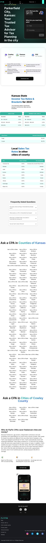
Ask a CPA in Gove (23, 290)
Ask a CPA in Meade (33, 327)
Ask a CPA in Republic (12, 355)
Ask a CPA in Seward (12, 367)
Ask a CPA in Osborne (23, 343)
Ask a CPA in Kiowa (12, 314)
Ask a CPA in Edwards (33, 278)
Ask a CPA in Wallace (12, 383)
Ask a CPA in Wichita (33, 383)
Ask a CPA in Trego (23, 379)
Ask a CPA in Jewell (33, 306)
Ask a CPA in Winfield (23, 408)
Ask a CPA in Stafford (33, 371)
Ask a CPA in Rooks (12, 359)
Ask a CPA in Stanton (12, 375)
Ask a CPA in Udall (33, 407)
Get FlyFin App (23, 467)
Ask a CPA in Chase (33, 258)
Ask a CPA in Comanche (23, 270)
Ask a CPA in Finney (12, 286)
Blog (2, 520)
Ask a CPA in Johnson (12, 310)
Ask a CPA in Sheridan (33, 367)
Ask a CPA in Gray (23, 294)
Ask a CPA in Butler (23, 258)
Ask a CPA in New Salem (23, 420)
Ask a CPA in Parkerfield (33, 412)
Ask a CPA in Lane (33, 314)
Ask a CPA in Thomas (12, 379)
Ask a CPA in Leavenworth (12, 318)
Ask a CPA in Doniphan (12, 278)
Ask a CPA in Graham (33, 290)
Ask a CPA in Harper (33, 298)
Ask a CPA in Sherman (12, 371)
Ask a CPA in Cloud (33, 266)
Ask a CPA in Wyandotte (33, 387)
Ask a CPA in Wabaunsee (33, 379)
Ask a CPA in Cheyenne (33, 262)
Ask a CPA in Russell (33, 359)
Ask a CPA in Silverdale (12, 420)
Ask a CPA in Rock (23, 415)
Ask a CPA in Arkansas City (12, 408)
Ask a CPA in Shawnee (23, 367)
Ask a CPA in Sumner (33, 375)
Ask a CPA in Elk (12, 281)
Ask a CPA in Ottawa (33, 343)
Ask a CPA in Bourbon (33, 254)
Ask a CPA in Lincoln (23, 318)
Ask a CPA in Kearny (23, 310)
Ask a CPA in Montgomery (33, 331)
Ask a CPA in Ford (23, 286)
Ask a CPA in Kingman (33, 310)
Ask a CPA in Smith (23, 371)
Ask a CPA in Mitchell (23, 331)
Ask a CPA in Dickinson (33, 274)
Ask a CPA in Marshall (12, 327)
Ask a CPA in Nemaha (33, 335)
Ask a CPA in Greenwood (12, 298)
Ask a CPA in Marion (33, 323)
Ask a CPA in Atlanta (12, 416)
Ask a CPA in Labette (23, 314)
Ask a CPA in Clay (23, 265)
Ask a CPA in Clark (12, 265)
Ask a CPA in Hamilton (23, 298)
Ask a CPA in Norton (33, 339)
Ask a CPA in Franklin (33, 286)
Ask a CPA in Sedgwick (33, 363)
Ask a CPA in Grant (12, 294)
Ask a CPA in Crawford (12, 274)
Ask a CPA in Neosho (12, 339)
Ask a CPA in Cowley (33, 270)
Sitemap (3, 534)
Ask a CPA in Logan (12, 323)
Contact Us (3, 532)
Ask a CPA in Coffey (12, 270)
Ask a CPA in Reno (33, 350)
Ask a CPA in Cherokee (23, 262)
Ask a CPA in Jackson (12, 306)
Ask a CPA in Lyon (23, 322)
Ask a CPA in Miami (12, 331)
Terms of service (5, 529)
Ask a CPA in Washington (23, 383)
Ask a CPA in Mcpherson (23, 327)
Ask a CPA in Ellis (23, 281)
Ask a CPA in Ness (23, 338)
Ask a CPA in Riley (33, 354)
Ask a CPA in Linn (33, 318)
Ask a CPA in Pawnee (12, 347)
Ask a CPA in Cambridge (33, 416)
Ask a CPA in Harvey (12, 302)
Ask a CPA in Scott (23, 363)
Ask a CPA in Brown (12, 258)
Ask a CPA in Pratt (13, 350)
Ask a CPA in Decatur (23, 274)
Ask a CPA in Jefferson (23, 306)
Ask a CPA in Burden (12, 412)
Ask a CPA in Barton (23, 254)
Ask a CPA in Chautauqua (12, 262)
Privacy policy (4, 527)
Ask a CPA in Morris (12, 335)
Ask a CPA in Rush (23, 358)
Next (41, 35)
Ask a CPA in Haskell (23, 302)
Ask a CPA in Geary (12, 290)
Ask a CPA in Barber (12, 254)
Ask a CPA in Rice (23, 354)
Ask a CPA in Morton (23, 335)
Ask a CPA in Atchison (33, 250)
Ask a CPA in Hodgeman (33, 302)
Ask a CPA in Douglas (23, 278)
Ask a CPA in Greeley (33, 294)
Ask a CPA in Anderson (23, 250)
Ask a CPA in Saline (12, 363)
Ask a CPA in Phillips (23, 347)
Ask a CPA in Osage (12, 343)
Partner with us (4, 522)
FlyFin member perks (6, 525)
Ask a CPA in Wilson (12, 387)
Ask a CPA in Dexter (23, 412)
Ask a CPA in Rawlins (23, 351)
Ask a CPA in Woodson (23, 387)
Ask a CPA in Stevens (23, 375)
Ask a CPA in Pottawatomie (33, 347)
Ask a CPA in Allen (12, 249)
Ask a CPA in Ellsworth (33, 282)
